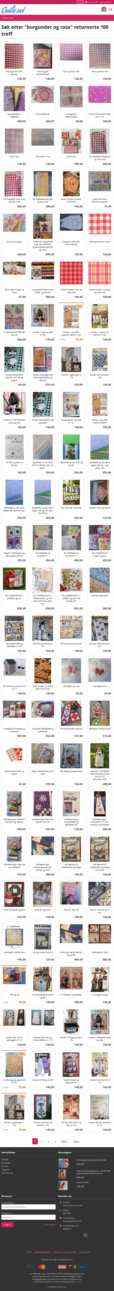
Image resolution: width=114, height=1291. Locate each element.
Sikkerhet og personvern (65, 1252)
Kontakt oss (7, 1172)
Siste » (76, 1141)
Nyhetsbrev (84, 1252)
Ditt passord (6, 1213)
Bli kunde (5, 1162)
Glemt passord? (50, 1225)
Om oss (4, 1166)
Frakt (28, 1252)
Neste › (64, 1141)
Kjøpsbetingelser (42, 1252)
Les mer (78, 1282)
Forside (4, 18)
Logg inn (5, 1169)
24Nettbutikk (61, 1287)
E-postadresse (7, 1203)
